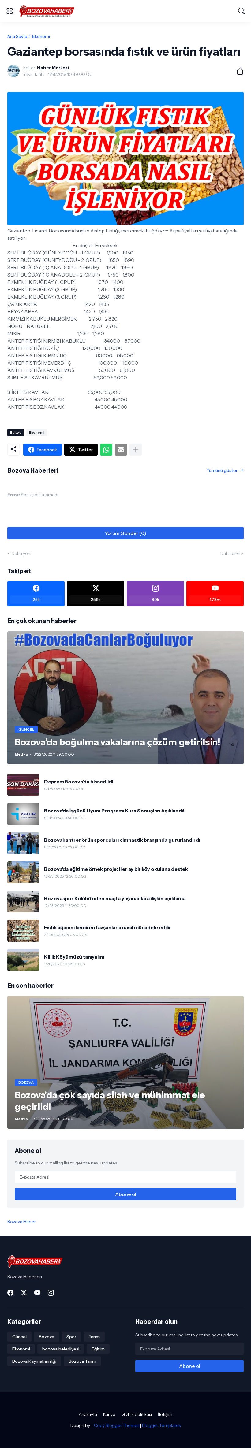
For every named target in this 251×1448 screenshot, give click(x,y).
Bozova (46, 1336)
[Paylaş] (237, 71)
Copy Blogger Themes (116, 1425)
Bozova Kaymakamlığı (34, 1361)
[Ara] (241, 11)
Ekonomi (41, 36)
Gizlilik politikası (137, 1414)
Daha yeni (21, 553)
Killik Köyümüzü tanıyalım (74, 957)
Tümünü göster (222, 470)
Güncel (19, 1336)
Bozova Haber (21, 1221)
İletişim (165, 1414)
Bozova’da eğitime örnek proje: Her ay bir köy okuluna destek (116, 869)
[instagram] (51, 1293)
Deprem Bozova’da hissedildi (78, 781)
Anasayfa (88, 1414)
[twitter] (24, 1293)
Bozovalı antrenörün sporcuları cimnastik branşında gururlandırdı (122, 840)
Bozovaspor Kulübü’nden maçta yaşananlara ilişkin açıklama (114, 898)
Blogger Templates (161, 1425)
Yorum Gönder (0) (125, 533)
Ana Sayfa (17, 36)
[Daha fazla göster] (135, 450)
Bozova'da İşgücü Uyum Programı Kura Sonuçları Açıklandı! (114, 811)
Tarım (94, 1336)
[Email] (121, 450)
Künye (109, 1414)
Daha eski (229, 553)
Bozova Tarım (82, 1361)
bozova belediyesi (60, 1349)
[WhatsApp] (106, 450)
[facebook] (10, 1293)
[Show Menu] (9, 11)
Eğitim (98, 1349)
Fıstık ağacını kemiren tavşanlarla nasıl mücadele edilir (107, 927)
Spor (71, 1336)
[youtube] (37, 1293)
